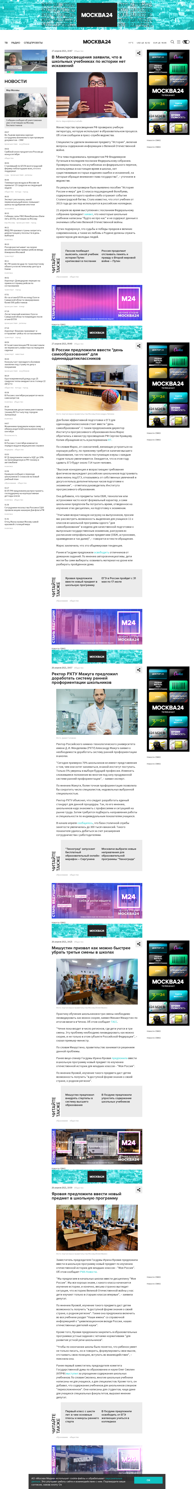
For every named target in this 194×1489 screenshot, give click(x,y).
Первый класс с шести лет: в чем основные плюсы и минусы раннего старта (82, 1416)
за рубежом (24, 144)
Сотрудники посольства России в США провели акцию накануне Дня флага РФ (24, 509)
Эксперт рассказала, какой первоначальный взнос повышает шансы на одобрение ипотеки (22, 202)
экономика (9, 209)
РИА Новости (88, 1272)
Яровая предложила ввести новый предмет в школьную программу (81, 582)
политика (9, 240)
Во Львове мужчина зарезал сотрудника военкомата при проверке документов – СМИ (24, 137)
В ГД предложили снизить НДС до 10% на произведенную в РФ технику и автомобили (24, 460)
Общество (79, 51)
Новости (16, 81)
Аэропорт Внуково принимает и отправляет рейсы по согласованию (23, 332)
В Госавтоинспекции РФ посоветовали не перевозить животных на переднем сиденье (24, 348)
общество (9, 158)
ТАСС (114, 1022)
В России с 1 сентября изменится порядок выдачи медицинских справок (24, 444)
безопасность (11, 435)
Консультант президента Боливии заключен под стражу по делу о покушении (22, 364)
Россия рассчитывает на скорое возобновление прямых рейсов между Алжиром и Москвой (24, 250)
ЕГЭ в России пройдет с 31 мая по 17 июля (119, 580)
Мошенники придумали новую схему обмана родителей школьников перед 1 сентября (25, 429)
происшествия (11, 144)
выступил (72, 1374)
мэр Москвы (10, 223)
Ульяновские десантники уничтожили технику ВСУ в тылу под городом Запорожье (24, 412)
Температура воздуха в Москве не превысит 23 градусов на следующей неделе (23, 185)
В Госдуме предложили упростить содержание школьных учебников (117, 1098)
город (25, 192)
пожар (21, 307)
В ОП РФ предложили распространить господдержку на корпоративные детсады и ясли (24, 493)
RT (109, 440)
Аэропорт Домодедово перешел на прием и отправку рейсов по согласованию (22, 283)
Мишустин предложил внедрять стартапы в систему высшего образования (79, 1100)
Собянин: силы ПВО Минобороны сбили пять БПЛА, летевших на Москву (24, 217)
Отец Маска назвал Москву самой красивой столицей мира (21, 523)
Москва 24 (97, 42)
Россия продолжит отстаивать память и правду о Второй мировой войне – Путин (118, 256)
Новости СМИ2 (58, 324)
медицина (9, 450)
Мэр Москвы (12, 90)
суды (7, 175)
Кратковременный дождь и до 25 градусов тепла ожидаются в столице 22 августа (25, 381)
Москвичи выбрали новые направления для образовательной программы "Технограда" (119, 854)
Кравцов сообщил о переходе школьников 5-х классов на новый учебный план (22, 477)
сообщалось (85, 823)
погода (18, 192)
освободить (101, 552)
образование (10, 483)
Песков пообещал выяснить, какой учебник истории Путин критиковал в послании (82, 256)
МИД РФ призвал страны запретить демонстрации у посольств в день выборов (23, 233)
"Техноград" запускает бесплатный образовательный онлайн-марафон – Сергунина (82, 854)
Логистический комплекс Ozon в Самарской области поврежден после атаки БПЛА (23, 317)
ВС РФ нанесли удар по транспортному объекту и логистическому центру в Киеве (24, 266)
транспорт (9, 256)
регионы (28, 175)
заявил (88, 214)
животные (19, 354)
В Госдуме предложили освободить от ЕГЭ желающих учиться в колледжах (117, 1416)
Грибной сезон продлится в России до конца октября (24, 153)
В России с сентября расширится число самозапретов (24, 397)
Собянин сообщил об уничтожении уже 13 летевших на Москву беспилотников (24, 123)
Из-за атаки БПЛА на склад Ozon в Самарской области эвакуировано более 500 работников (22, 300)
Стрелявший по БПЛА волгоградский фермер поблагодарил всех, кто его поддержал (23, 168)
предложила (120, 1058)
